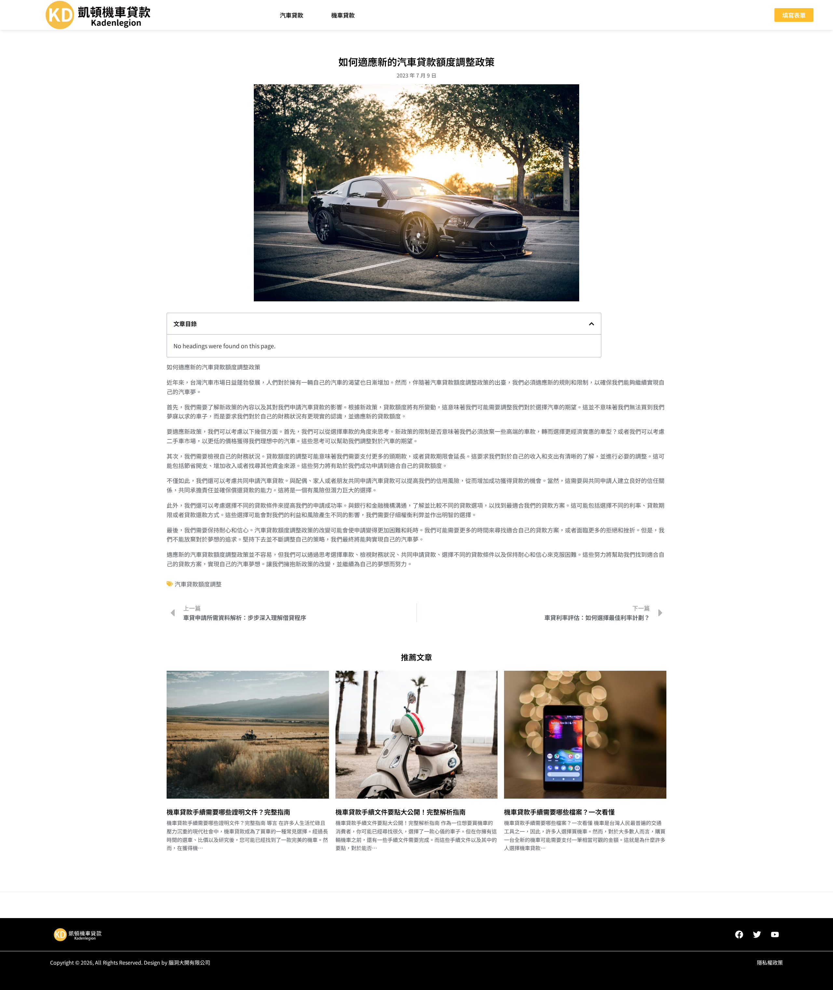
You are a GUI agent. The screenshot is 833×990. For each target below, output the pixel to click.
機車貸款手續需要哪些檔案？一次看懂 (559, 812)
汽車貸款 (291, 15)
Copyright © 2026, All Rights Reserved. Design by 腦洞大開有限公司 (130, 962)
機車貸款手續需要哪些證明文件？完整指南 (228, 812)
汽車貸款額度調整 (198, 584)
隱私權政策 (770, 962)
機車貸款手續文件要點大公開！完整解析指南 (400, 812)
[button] (591, 324)
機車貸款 (343, 15)
